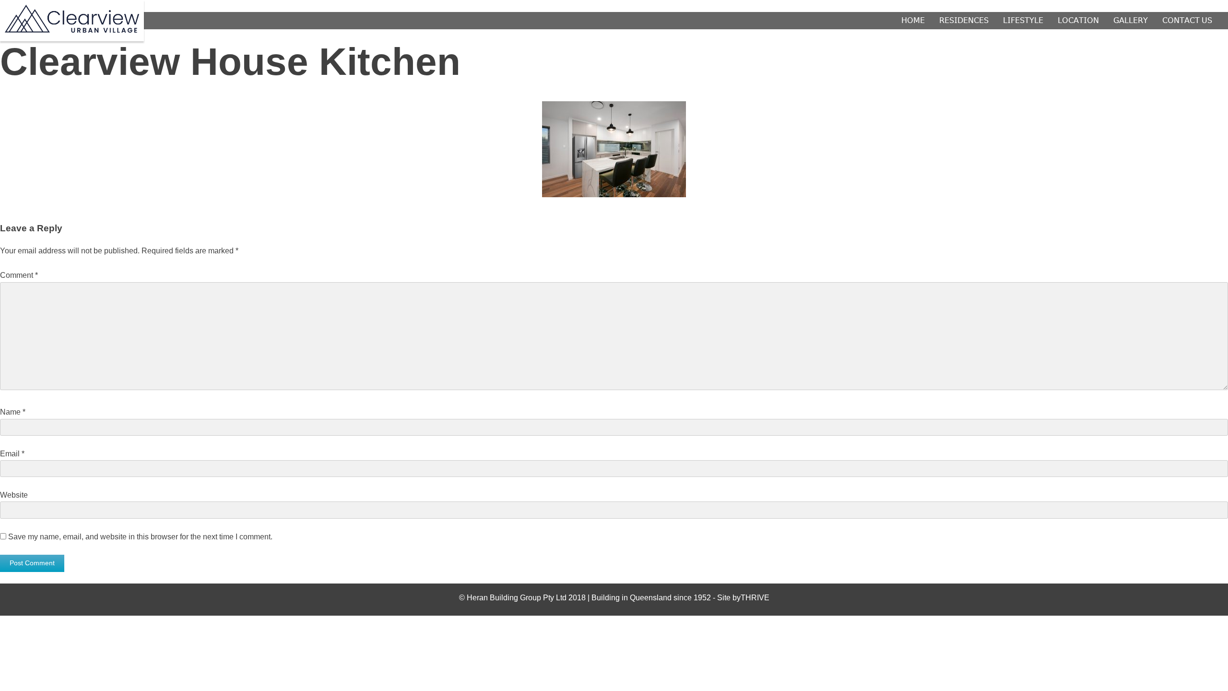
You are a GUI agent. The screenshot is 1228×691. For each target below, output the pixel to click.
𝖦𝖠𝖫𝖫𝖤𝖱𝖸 (1130, 20)
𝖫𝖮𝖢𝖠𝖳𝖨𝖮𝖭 (1078, 20)
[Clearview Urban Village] (72, 30)
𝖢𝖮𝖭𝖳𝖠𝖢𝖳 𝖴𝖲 (1187, 20)
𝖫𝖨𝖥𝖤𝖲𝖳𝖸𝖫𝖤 (1023, 20)
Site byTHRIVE (743, 598)
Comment (19, 275)
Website (14, 495)
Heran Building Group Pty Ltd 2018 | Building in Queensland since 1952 (590, 598)
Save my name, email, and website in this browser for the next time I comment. (140, 537)
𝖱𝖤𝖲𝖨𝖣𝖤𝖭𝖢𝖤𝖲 (964, 20)
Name (12, 412)
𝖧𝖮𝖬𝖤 (913, 20)
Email (12, 454)
